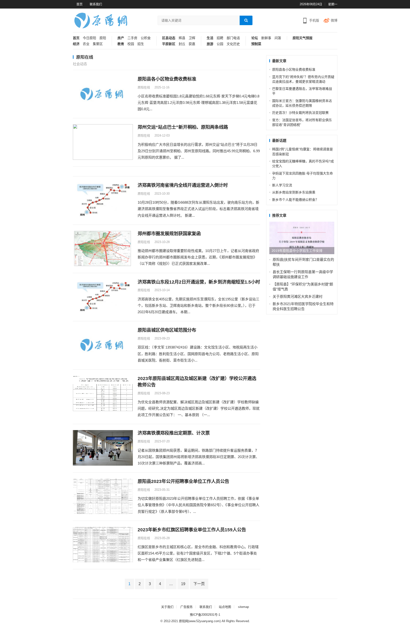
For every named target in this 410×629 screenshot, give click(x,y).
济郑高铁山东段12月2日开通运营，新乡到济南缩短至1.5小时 (199, 282)
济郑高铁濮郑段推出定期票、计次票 (174, 433)
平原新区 (168, 44)
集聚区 (98, 44)
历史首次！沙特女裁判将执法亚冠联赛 (300, 113)
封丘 (182, 44)
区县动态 (168, 38)
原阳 (102, 38)
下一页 (199, 584)
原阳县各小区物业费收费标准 (167, 79)
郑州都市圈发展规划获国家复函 (169, 233)
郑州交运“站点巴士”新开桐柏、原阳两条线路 (183, 127)
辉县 (182, 38)
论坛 (254, 38)
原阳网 (183, 621)
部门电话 (233, 38)
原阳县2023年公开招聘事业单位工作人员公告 (183, 481)
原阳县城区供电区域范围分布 (167, 330)
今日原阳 (89, 38)
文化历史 (233, 44)
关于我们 (167, 607)
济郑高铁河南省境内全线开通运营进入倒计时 (183, 185)
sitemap (243, 607)
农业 (86, 44)
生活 (210, 38)
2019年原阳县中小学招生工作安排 (297, 251)
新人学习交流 (282, 185)
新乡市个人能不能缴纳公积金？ (295, 200)
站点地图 (225, 607)
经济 (76, 44)
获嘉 (192, 44)
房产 (120, 38)
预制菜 (256, 44)
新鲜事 (266, 38)
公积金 (146, 38)
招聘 (220, 38)
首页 (79, 4)
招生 (140, 44)
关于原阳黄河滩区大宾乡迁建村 (297, 296)
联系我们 (96, 4)
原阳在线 (144, 87)
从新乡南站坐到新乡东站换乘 (293, 192)
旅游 (210, 44)
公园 (220, 44)
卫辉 (192, 38)
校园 (130, 44)
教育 (120, 44)
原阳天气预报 (302, 38)
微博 (334, 20)
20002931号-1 (210, 614)
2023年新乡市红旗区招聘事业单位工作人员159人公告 (192, 529)
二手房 (132, 38)
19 (183, 584)
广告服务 (186, 607)
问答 (278, 38)
